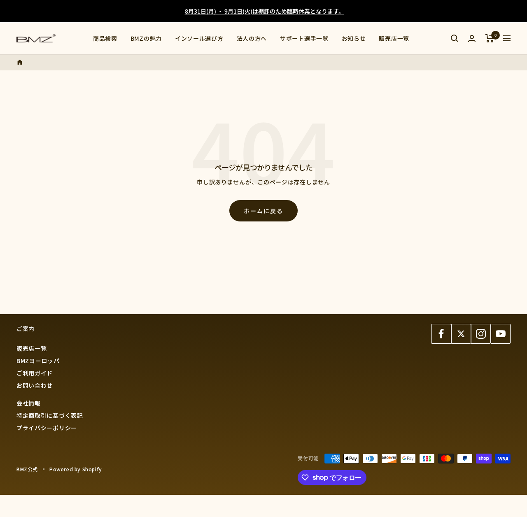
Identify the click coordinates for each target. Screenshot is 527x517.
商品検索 (105, 38)
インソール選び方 (199, 38)
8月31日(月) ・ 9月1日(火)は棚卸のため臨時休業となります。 (264, 11)
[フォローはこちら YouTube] (501, 334)
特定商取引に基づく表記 (49, 415)
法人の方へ (252, 38)
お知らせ (354, 38)
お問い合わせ (34, 385)
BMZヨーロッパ (38, 360)
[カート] (489, 38)
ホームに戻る (263, 211)
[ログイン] (472, 38)
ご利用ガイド (34, 373)
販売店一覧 (394, 38)
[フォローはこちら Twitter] (461, 334)
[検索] (454, 38)
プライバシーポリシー (46, 428)
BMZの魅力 (146, 38)
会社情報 (28, 403)
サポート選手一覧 (304, 38)
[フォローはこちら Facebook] (441, 334)
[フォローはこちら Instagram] (481, 334)
